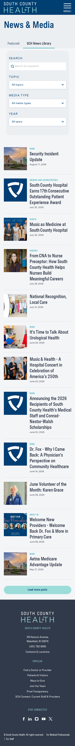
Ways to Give (37, 681)
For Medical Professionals (58, 735)
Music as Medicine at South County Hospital (49, 228)
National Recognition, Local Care (48, 300)
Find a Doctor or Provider (37, 670)
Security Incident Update (44, 157)
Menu (67, 11)
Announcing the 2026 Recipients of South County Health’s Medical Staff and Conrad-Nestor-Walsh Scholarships (50, 413)
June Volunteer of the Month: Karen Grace (48, 487)
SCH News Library (39, 44)
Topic (14, 77)
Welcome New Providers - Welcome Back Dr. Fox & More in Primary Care (49, 529)
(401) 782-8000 (37, 646)
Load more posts (37, 589)
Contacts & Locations (37, 652)
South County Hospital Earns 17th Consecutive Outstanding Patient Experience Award (49, 194)
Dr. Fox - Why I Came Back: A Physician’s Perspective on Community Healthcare (49, 458)
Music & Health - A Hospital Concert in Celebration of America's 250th (46, 368)
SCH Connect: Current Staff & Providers (37, 697)
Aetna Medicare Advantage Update (46, 562)
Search (17, 59)
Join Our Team (38, 686)
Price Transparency (37, 691)
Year (13, 114)
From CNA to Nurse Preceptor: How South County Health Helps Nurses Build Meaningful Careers (48, 268)
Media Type (19, 95)
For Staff (10, 739)
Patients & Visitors (37, 675)
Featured (13, 44)
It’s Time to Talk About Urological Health (49, 335)
